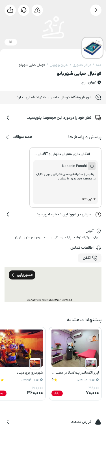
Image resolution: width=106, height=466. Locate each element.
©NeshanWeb (51, 300)
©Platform (34, 300)
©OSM (67, 300)
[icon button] (95, 10)
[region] (53, 284)
